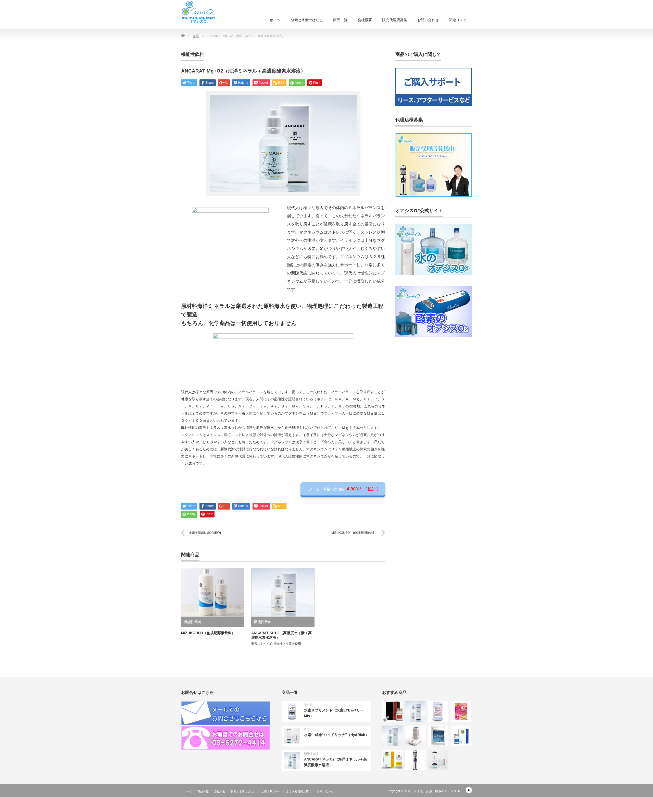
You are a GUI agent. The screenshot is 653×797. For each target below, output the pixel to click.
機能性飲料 (192, 54)
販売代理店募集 (394, 20)
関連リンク (458, 20)
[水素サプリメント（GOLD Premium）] (392, 711)
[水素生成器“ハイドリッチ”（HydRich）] (438, 760)
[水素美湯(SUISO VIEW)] (438, 736)
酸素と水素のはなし (307, 20)
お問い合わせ (428, 20)
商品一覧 (340, 20)
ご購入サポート (271, 791)
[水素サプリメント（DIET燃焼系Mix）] (438, 711)
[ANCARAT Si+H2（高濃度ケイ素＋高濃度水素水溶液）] (415, 711)
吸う (307, 729)
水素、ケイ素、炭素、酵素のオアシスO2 (433, 791)
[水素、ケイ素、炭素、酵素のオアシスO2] (198, 12)
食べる (308, 704)
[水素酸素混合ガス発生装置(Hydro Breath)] (415, 736)
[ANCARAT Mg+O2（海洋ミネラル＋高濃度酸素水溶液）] (392, 736)
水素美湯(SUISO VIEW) (205, 533)
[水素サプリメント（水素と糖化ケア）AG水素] (392, 760)
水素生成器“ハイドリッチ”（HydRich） (336, 735)
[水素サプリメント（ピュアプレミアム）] (461, 736)
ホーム (275, 20)
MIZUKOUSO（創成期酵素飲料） (354, 533)
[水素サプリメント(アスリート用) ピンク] (461, 711)
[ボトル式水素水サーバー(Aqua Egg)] (415, 760)
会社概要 (365, 20)
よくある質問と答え (298, 791)
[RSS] (469, 790)
